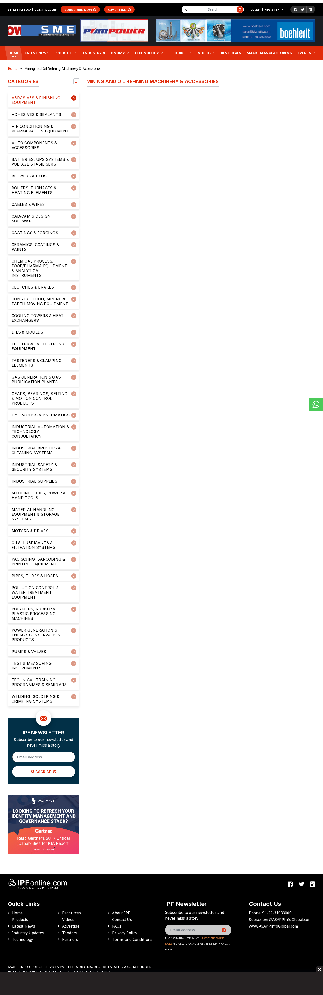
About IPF (121, 913)
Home (13, 52)
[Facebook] (295, 9)
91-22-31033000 (19, 9)
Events (305, 52)
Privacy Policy (124, 932)
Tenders (69, 932)
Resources (178, 52)
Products (64, 52)
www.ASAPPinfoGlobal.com (273, 926)
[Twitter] (303, 9)
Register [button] (272, 9)
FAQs (116, 926)
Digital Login (46, 9)
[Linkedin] (310, 9)
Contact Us (122, 919)
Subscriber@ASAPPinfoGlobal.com (280, 919)
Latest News (37, 52)
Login (256, 9)
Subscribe (41, 772)
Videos (205, 52)
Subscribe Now (78, 10)
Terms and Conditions (132, 939)
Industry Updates (28, 932)
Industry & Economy (104, 52)
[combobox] (194, 9)
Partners (70, 939)
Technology (147, 52)
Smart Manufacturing (269, 52)
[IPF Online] (42, 30)
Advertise (117, 10)
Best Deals (231, 52)
